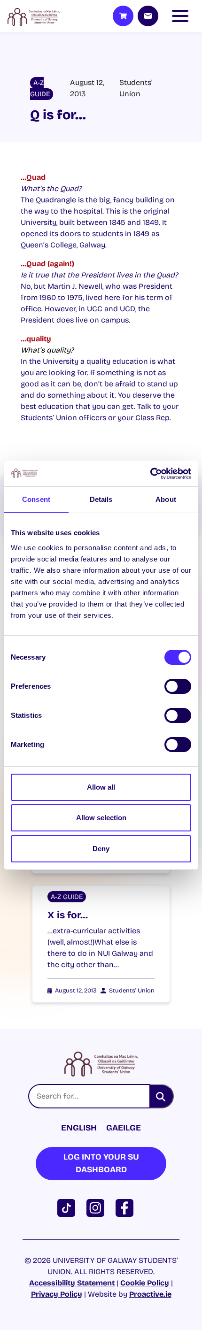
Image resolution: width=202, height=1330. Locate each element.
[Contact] (148, 16)
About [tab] (165, 499)
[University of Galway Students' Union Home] (34, 16)
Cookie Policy (144, 1282)
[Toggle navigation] (182, 16)
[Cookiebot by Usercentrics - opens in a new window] (150, 474)
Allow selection (101, 818)
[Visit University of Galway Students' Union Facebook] (126, 1207)
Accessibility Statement (72, 1282)
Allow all (101, 787)
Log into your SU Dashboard (101, 1163)
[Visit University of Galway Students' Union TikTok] (68, 1207)
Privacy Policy (56, 1294)
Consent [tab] (36, 499)
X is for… (67, 915)
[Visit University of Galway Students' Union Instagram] (97, 1207)
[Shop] (123, 16)
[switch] (177, 686)
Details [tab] (101, 499)
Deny (101, 849)
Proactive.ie (150, 1294)
